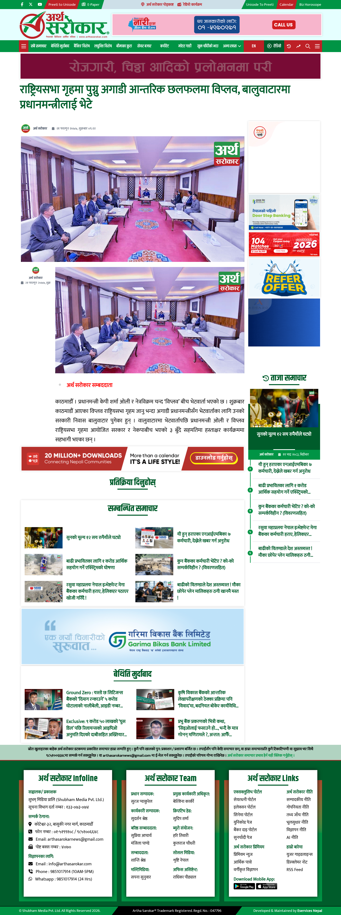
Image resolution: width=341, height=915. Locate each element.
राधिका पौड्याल (184, 877)
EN (254, 46)
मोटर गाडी (184, 46)
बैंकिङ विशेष (82, 46)
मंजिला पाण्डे (140, 843)
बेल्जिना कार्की (183, 801)
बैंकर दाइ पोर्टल (245, 829)
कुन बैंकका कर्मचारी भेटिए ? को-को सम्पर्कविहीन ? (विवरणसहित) (205, 564)
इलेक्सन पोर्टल (245, 807)
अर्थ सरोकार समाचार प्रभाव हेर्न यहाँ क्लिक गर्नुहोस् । (261, 755)
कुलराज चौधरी (184, 843)
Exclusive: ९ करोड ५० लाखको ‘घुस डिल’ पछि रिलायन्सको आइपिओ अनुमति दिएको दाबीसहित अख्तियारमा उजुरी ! (97, 729)
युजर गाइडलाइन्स (300, 854)
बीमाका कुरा (124, 46)
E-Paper (93, 4)
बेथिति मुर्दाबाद (60, 46)
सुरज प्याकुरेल (141, 801)
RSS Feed (295, 869)
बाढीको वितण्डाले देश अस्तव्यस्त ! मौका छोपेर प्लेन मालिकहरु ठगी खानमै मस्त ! (209, 592)
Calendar (286, 4)
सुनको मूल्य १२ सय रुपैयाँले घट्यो (93, 537)
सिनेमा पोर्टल (243, 814)
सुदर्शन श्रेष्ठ (139, 818)
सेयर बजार (144, 46)
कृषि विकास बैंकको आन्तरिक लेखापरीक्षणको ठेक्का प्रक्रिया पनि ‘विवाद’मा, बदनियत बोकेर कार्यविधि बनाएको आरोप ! (207, 700)
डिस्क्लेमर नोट (297, 862)
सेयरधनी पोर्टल (245, 799)
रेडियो (277, 46)
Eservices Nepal (309, 911)
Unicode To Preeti (260, 4)
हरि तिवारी (180, 835)
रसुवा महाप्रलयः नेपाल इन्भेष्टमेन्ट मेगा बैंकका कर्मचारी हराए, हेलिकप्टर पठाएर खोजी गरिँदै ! (97, 592)
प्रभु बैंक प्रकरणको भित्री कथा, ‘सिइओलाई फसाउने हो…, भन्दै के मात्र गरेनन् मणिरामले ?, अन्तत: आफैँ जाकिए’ (208, 729)
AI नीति (292, 837)
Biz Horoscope (310, 4)
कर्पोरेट (164, 46)
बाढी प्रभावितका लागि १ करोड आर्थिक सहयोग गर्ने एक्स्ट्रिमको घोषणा (96, 564)
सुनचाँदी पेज (243, 837)
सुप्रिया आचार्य (141, 835)
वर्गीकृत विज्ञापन (246, 869)
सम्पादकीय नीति (299, 799)
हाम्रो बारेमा (295, 847)
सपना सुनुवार (141, 877)
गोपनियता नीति (298, 807)
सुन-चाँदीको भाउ (207, 46)
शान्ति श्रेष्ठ (138, 860)
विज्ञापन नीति (296, 829)
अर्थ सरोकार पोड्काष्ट (160, 4)
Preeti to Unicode (62, 4)
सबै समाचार (38, 46)
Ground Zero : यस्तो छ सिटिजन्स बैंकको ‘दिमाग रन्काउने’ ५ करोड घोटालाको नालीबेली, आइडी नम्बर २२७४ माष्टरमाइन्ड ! (94, 700)
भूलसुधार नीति (297, 822)
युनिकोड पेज (243, 822)
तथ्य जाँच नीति (297, 814)
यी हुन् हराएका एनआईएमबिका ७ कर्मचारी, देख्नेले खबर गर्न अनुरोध (204, 537)
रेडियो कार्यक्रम (192, 4)
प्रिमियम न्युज (243, 854)
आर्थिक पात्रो (243, 862)
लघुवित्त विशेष (103, 46)
